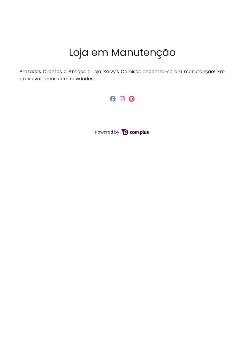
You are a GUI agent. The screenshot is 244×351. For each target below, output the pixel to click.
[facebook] (113, 99)
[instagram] (123, 99)
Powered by (108, 132)
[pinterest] (131, 99)
